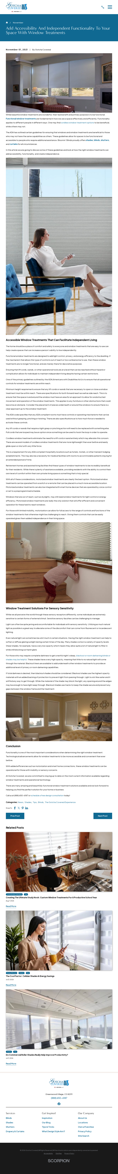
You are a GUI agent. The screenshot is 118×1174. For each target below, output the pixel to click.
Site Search (83, 1136)
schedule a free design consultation (47, 795)
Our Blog (46, 1122)
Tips (35, 802)
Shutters (10, 1127)
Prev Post (15, 816)
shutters (105, 140)
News (20, 802)
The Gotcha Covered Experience (60, 802)
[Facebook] (59, 1104)
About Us (82, 1118)
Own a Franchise (86, 1127)
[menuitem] (48, 1153)
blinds (97, 140)
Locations (83, 1122)
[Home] (16, 7)
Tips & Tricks (48, 1127)
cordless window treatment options (77, 122)
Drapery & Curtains (15, 1131)
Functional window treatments (21, 118)
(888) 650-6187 (59, 1098)
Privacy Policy (84, 1131)
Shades (28, 802)
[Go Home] (7, 22)
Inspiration (47, 1118)
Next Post (103, 816)
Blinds (41, 802)
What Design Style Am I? (53, 1131)
